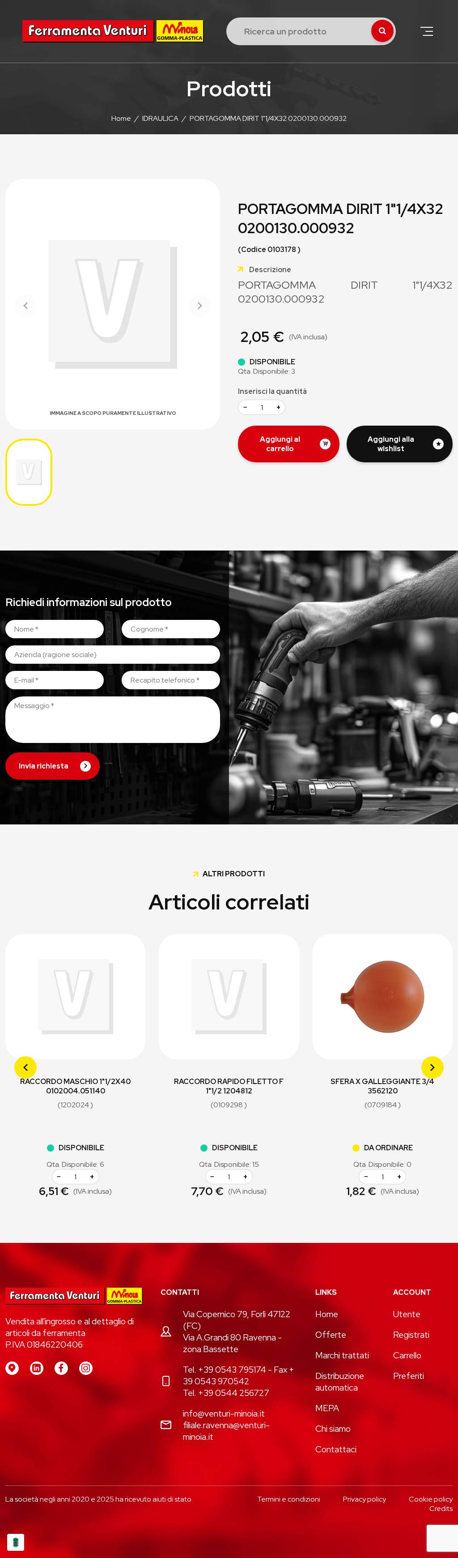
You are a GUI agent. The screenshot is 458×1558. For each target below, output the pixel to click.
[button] (427, 31)
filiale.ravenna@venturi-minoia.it (226, 1431)
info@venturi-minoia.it (224, 1413)
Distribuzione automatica (339, 1381)
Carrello (407, 1355)
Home (326, 1314)
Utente (406, 1314)
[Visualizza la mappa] (12, 1368)
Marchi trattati (342, 1355)
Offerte (330, 1334)
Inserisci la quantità (272, 391)
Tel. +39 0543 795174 (224, 1369)
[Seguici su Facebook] (61, 1368)
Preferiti (408, 1376)
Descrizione (270, 269)
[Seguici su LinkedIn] (36, 1368)
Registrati (411, 1334)
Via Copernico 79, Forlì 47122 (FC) (236, 1320)
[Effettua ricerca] (382, 31)
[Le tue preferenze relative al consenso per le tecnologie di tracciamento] (15, 1542)
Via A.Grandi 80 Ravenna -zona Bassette (232, 1343)
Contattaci (335, 1449)
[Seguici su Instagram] (86, 1368)
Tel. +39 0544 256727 (226, 1393)
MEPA (327, 1408)
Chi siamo (333, 1428)
